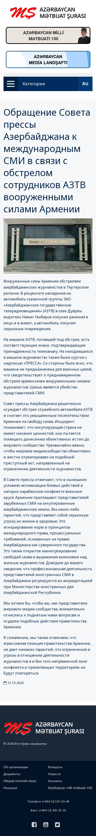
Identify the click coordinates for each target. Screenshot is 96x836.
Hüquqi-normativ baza (19, 780)
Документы (11, 773)
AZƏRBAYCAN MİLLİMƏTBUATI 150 (43, 36)
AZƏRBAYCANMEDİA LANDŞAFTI (48, 59)
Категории (34, 83)
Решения (10, 787)
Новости (54, 773)
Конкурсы (55, 766)
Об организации (15, 766)
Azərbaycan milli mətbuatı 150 (70, 787)
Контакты (55, 780)
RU (85, 83)
